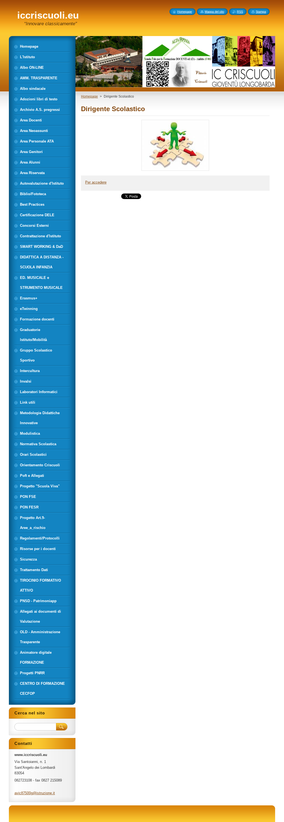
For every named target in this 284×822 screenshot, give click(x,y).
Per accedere (95, 182)
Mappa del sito (214, 11)
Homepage (89, 96)
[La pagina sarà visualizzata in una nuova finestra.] (175, 171)
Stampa (261, 11)
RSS (240, 11)
